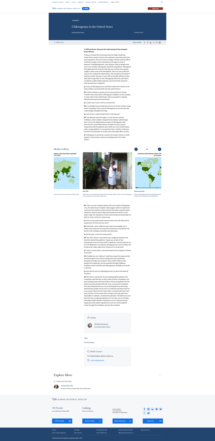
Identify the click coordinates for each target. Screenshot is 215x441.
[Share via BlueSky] (154, 42)
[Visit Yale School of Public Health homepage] (69, 400)
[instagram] (148, 409)
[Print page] (160, 42)
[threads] (144, 413)
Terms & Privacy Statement (59, 433)
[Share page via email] (157, 42)
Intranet (54, 430)
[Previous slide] (136, 149)
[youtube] (148, 413)
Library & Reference (101, 433)
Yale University (78, 433)
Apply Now (155, 8)
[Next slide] (159, 149)
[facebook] (144, 409)
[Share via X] (145, 42)
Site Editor (77, 430)
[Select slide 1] (146, 149)
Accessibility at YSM (101, 430)
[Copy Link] (160, 375)
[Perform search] (162, 2)
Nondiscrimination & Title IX (126, 430)
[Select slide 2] (148, 149)
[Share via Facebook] (148, 42)
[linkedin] (152, 409)
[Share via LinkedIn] (151, 42)
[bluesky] (160, 409)
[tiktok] (156, 409)
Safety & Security (145, 430)
